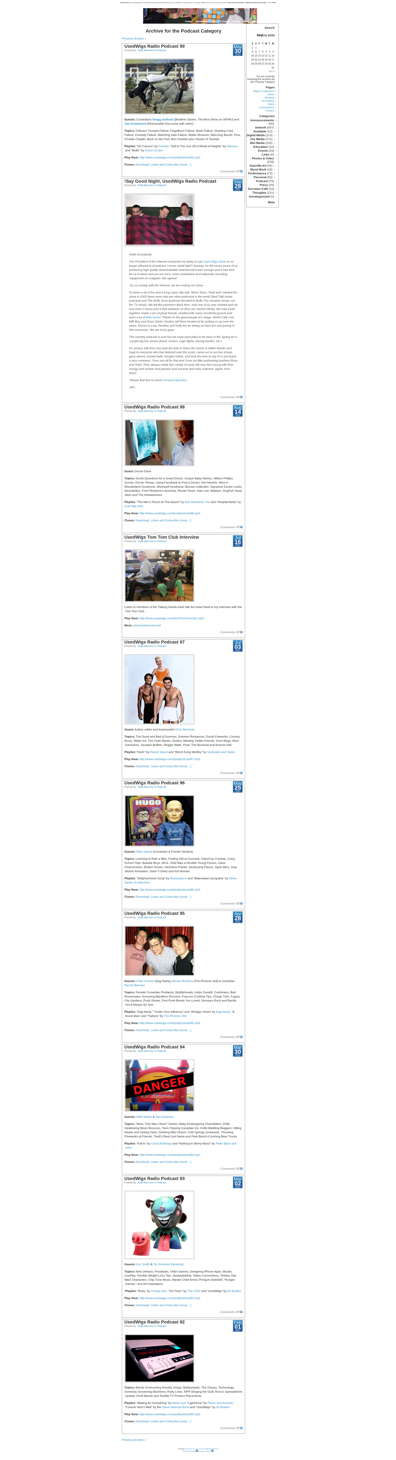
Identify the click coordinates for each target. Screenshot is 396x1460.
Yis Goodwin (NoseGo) (168, 1264)
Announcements (262, 120)
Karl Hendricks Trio (197, 502)
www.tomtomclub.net (147, 625)
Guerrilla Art (258, 165)
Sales (213, 21)
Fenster (163, 146)
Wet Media (257, 143)
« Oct (272, 71)
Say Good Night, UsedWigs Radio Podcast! (170, 181)
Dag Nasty (223, 1011)
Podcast (161, 50)
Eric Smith (143, 1264)
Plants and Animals (220, 1403)
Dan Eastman (164, 1116)
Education (260, 146)
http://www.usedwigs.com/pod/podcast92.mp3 (169, 1414)
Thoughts (259, 192)
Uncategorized (259, 196)
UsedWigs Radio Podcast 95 (154, 913)
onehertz (202, 1449)
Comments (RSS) (204, 1451)
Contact (188, 21)
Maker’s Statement (260, 21)
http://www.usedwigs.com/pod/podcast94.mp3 (169, 1154)
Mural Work (258, 169)
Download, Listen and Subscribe (158, 164)
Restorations (178, 878)
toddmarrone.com (191, 1449)
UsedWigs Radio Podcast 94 (154, 1046)
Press (264, 185)
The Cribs (193, 1291)
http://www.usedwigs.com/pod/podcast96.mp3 (169, 889)
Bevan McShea (182, 981)
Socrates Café (258, 188)
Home (275, 21)
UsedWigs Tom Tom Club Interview (161, 537)
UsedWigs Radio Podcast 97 (154, 642)
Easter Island (159, 752)
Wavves (232, 146)
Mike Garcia (144, 851)
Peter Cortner (145, 981)
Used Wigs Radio (215, 261)
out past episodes (175, 380)
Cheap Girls (159, 1291)
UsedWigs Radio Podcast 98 (154, 406)
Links (266, 154)
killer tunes (153, 317)
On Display (224, 21)
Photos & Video (263, 158)
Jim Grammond (135, 123)
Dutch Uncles (154, 150)
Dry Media (257, 139)
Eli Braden (234, 1291)
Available (259, 131)
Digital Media (256, 135)
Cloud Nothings (161, 1143)
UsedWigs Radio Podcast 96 (154, 782)
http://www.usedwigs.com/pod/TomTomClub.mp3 (171, 618)
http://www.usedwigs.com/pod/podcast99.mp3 (169, 157)
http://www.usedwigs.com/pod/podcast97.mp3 (169, 759)
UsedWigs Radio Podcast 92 (154, 1321)
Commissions (201, 21)
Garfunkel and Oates (221, 752)
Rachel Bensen (134, 985)
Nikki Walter (144, 1116)
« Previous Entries (134, 38)
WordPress (213, 1449)
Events (263, 150)
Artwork (260, 127)
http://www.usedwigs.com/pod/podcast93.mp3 (169, 1298)
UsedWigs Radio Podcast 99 (154, 46)
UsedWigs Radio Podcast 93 (154, 1178)
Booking (236, 21)
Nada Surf (179, 1403)
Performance (257, 173)
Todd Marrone (145, 50)
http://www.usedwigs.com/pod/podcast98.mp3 (169, 513)
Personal (260, 177)
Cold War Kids (133, 506)
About (246, 21)
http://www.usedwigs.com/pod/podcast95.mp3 (169, 1023)
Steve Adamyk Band (175, 1407)
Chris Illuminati (184, 729)
